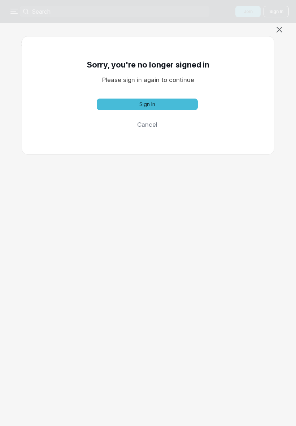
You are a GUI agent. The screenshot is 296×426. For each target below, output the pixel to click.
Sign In (147, 104)
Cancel (147, 124)
